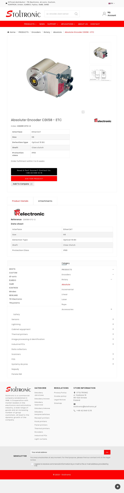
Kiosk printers (41, 421)
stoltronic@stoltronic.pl (85, 406)
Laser (64, 299)
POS (13, 359)
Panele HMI (17, 374)
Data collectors (19, 349)
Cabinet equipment (21, 329)
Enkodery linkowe (42, 408)
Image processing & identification (28, 339)
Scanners (16, 354)
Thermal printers (20, 334)
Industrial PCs (18, 344)
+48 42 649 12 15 (84, 410)
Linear (65, 294)
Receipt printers (42, 418)
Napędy (15, 369)
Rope (64, 304)
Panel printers (41, 425)
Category (65, 263)
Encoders (66, 274)
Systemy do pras (20, 364)
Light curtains (41, 439)
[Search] (76, 14)
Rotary (65, 279)
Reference (16, 219)
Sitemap (58, 403)
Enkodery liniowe (42, 399)
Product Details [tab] (20, 201)
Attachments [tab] (45, 201)
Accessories (68, 309)
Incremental (68, 289)
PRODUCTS (67, 269)
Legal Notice (60, 400)
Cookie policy (60, 396)
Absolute (66, 284)
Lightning (16, 324)
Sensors (15, 319)
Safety (16, 314)
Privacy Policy (60, 392)
